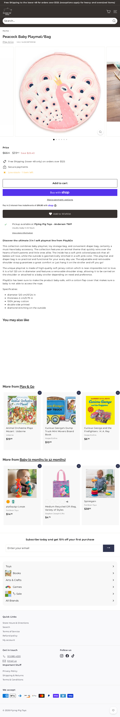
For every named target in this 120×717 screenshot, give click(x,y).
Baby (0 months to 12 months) (43, 460)
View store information (22, 233)
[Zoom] (100, 132)
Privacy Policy (10, 671)
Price (6, 147)
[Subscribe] (108, 548)
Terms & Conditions (13, 679)
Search (6, 627)
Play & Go (8, 42)
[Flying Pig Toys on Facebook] (67, 655)
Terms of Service (11, 631)
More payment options (60, 199)
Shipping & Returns (13, 675)
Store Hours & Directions (16, 623)
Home (6, 31)
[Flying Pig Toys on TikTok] (73, 655)
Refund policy (10, 635)
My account (9, 640)
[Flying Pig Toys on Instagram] (61, 655)
